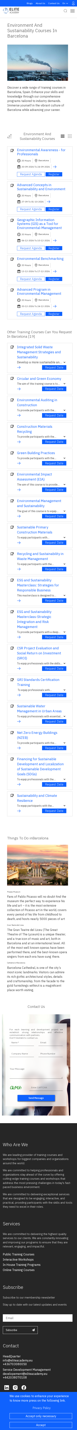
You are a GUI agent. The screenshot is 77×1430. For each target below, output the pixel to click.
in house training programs (22, 1265)
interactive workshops (18, 1259)
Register (53, 174)
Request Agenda (31, 174)
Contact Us (54, 3)
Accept (41, 1425)
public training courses (18, 1254)
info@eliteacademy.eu (18, 1360)
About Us (40, 3)
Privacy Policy (42, 1408)
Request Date (54, 367)
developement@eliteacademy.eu (25, 1374)
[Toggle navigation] (72, 11)
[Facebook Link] (24, 1387)
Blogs (30, 3)
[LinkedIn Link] (7, 1387)
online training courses (19, 1270)
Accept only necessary (41, 1416)
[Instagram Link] (15, 1387)
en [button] (64, 3)
